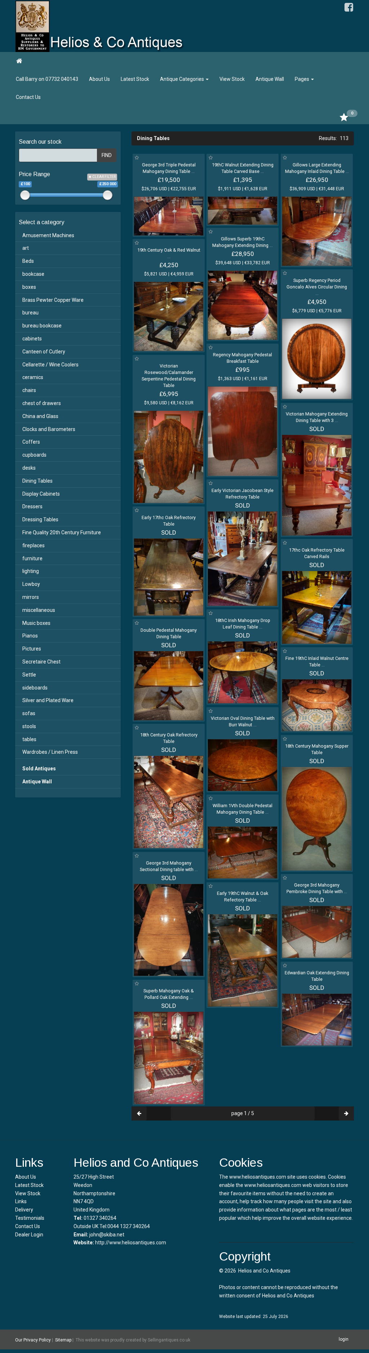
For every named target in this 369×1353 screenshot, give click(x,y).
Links (21, 1201)
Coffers (31, 442)
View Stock (232, 79)
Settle (29, 675)
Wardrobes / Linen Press (50, 752)
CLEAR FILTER (104, 177)
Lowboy (31, 584)
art (25, 248)
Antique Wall (269, 79)
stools (29, 726)
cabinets (32, 338)
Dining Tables (37, 481)
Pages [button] (302, 79)
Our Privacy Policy (33, 1339)
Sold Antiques (39, 768)
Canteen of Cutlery (43, 351)
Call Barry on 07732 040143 (47, 79)
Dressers (32, 506)
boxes (29, 287)
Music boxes (36, 623)
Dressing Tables (40, 519)
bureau (30, 313)
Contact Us (28, 97)
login (343, 1339)
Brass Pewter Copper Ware (53, 300)
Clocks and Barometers (48, 429)
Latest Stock (135, 79)
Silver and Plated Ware (48, 700)
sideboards (35, 688)
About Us (99, 79)
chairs (29, 390)
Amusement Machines (48, 235)
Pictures (31, 649)
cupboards (34, 455)
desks (29, 468)
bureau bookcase (42, 326)
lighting (30, 571)
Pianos (30, 636)
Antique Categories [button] (182, 79)
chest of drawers (41, 403)
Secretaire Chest (41, 662)
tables (29, 739)
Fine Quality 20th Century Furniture (61, 532)
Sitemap (63, 1339)
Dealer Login (29, 1234)
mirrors (30, 597)
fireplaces (33, 545)
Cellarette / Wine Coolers (50, 364)
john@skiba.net (106, 1234)
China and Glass (40, 416)
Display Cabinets (41, 494)
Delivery (24, 1210)
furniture (32, 558)
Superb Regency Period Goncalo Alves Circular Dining (316, 287)
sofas (28, 713)
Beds (28, 261)
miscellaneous (38, 610)
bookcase (33, 274)
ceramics (32, 377)
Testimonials (29, 1218)
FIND (107, 155)
